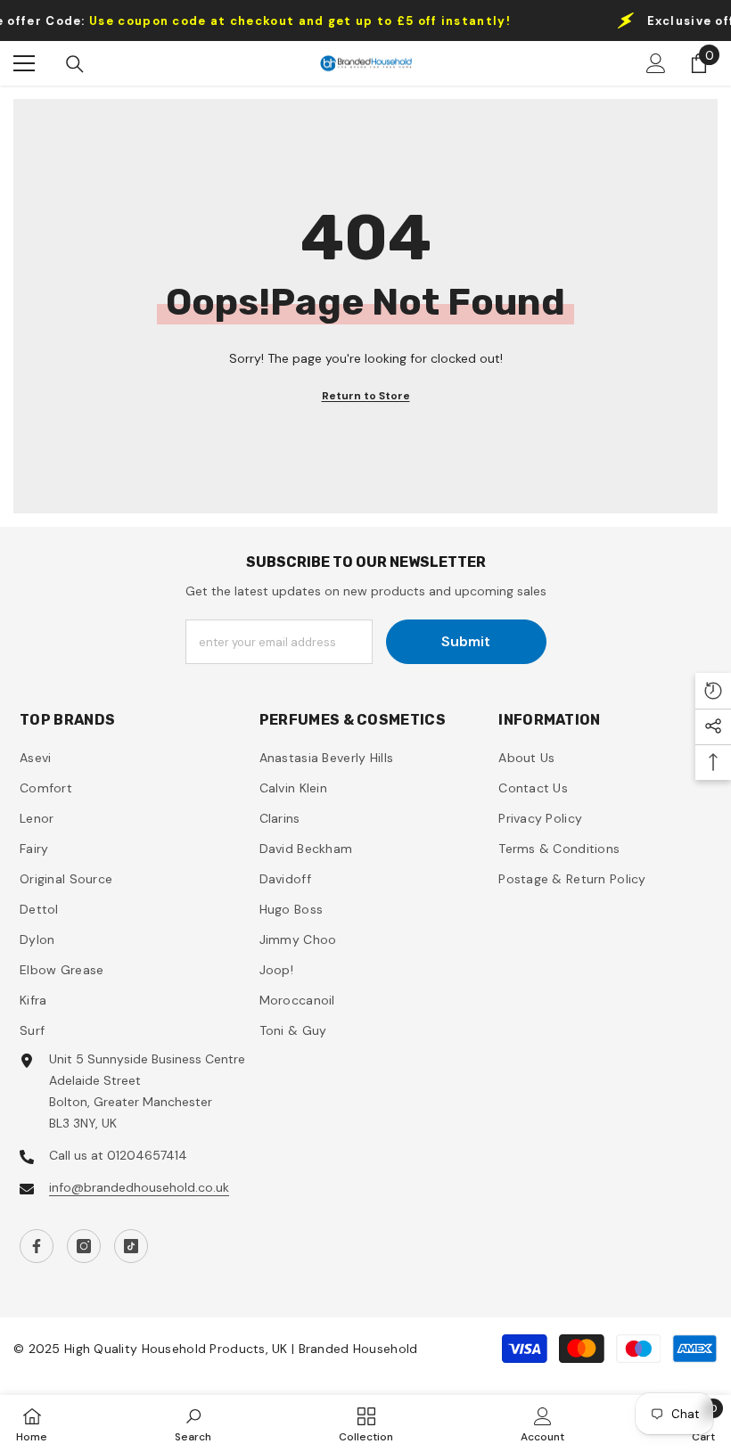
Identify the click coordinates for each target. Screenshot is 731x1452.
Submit (465, 641)
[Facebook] (36, 1246)
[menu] (24, 63)
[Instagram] (84, 1246)
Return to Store (366, 396)
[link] (193, 1423)
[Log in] (656, 63)
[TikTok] (131, 1246)
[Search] (75, 64)
